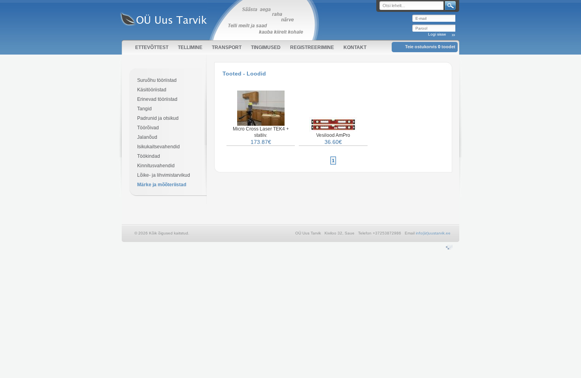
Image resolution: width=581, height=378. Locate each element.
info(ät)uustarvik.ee (433, 233)
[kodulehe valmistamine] (449, 248)
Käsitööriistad (151, 90)
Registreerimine (312, 47)
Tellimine (190, 47)
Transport (226, 47)
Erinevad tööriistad (157, 99)
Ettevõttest (151, 47)
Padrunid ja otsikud (158, 118)
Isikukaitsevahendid (158, 146)
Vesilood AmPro (333, 135)
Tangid (144, 109)
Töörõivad (148, 127)
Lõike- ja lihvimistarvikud (163, 175)
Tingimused (266, 47)
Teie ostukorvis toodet (430, 46)
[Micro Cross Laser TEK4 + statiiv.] (261, 124)
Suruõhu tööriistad (157, 80)
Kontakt (354, 47)
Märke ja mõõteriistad (161, 184)
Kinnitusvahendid (156, 165)
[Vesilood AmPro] (333, 130)
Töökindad (148, 156)
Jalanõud (147, 137)
